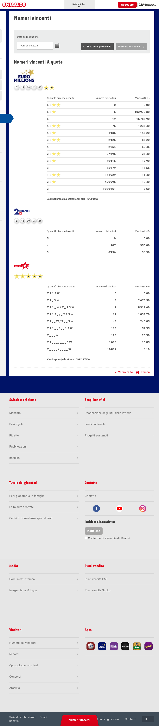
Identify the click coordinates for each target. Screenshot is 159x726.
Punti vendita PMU (96, 579)
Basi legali (16, 424)
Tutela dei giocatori (106, 719)
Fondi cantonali (95, 424)
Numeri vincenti (79, 720)
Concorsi (15, 676)
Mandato (15, 413)
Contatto (130, 719)
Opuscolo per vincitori (23, 665)
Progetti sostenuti (96, 435)
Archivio (14, 688)
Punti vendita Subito (98, 590)
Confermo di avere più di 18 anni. (109, 538)
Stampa (145, 372)
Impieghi (14, 458)
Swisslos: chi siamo (22, 717)
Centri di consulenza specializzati (31, 518)
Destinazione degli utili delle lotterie (108, 413)
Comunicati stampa (22, 579)
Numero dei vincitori (22, 643)
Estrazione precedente (99, 46)
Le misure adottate (21, 507)
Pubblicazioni (18, 446)
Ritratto (14, 435)
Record (13, 654)
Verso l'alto (125, 372)
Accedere (127, 4)
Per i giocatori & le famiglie (26, 496)
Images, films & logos (23, 590)
